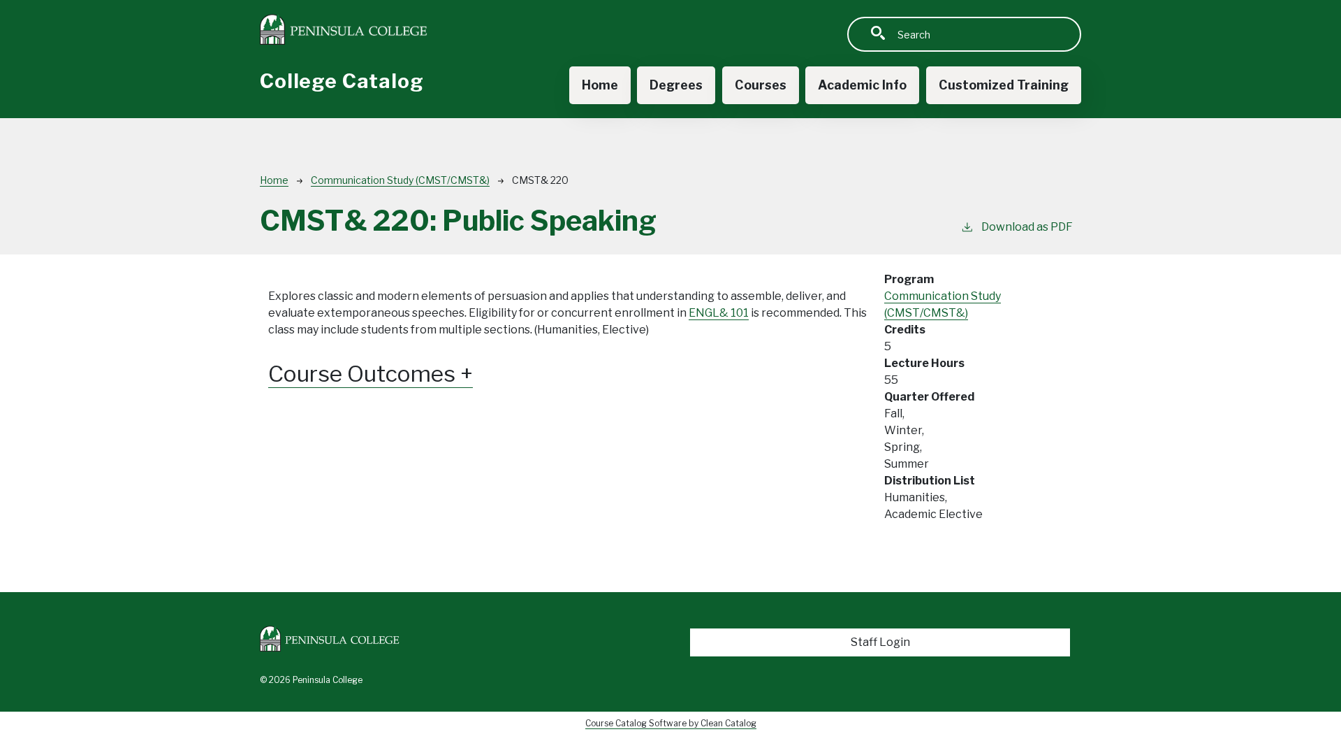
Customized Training (1004, 85)
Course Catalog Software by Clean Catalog (670, 723)
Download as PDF (1027, 226)
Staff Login (880, 642)
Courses (760, 85)
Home (600, 85)
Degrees (676, 85)
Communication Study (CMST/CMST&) (400, 180)
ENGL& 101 (719, 312)
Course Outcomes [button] (364, 374)
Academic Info (862, 85)
